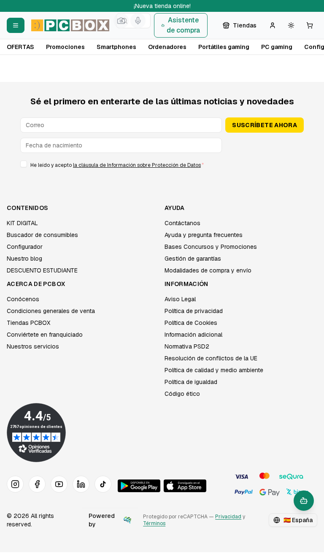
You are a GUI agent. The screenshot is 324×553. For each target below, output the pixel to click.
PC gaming (276, 47)
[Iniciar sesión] (272, 25)
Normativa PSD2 (187, 346)
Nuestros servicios (33, 346)
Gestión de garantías (193, 258)
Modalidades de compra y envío (208, 270)
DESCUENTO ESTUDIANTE (42, 270)
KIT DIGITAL (22, 223)
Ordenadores (167, 47)
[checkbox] (23, 164)
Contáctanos (182, 223)
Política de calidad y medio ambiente (214, 370)
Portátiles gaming (223, 47)
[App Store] (185, 485)
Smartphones (116, 47)
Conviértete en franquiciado (45, 334)
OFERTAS (20, 47)
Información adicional (193, 334)
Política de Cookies (191, 323)
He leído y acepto (117, 165)
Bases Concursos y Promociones (211, 247)
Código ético (182, 394)
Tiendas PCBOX (28, 323)
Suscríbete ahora (264, 125)
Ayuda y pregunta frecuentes (204, 235)
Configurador (25, 247)
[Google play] (139, 485)
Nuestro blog (24, 258)
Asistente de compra (183, 25)
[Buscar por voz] (138, 20)
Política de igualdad (191, 382)
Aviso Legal (180, 299)
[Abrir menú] (15, 25)
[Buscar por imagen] (121, 20)
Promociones (65, 47)
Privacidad (228, 516)
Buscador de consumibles (42, 235)
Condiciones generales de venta (51, 311)
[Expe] (127, 520)
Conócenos (23, 299)
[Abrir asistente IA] (304, 500)
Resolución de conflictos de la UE (211, 358)
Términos (154, 523)
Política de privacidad (194, 311)
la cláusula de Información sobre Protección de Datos (137, 165)
